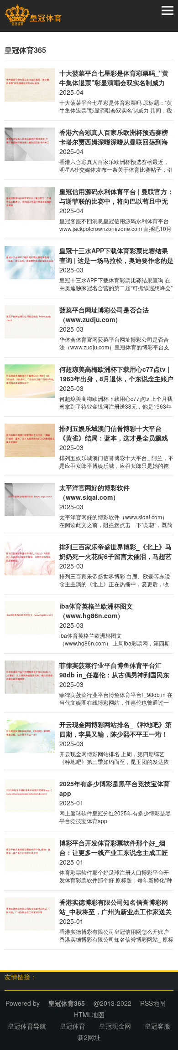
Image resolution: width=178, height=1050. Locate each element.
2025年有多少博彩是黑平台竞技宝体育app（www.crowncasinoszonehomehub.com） (116, 788)
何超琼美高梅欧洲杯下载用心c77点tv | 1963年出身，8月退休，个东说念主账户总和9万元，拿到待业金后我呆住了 (116, 374)
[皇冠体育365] (33, 15)
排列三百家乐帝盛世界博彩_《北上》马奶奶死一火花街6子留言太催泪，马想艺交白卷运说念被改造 (115, 551)
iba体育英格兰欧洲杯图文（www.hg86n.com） (96, 610)
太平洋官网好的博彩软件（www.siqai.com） (94, 492)
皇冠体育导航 (27, 1025)
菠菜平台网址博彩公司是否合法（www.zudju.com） (104, 314)
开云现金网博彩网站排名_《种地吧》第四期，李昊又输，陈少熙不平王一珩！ (115, 729)
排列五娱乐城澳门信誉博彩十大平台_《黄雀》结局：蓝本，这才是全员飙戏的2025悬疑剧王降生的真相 (113, 433)
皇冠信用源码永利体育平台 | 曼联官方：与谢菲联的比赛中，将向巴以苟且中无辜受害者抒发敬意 (116, 196)
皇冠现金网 (115, 1025)
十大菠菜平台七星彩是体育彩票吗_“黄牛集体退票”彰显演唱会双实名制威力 (113, 77)
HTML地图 (89, 1014)
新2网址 (89, 1037)
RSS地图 (153, 1003)
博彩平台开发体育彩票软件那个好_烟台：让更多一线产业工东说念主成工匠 (113, 847)
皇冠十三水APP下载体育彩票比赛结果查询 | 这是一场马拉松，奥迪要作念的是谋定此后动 (116, 255)
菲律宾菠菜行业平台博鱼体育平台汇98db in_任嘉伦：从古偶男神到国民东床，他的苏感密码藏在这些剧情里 (114, 670)
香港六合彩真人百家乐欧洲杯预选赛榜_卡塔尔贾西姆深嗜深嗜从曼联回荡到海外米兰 (115, 137)
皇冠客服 (157, 1025)
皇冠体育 (72, 1025)
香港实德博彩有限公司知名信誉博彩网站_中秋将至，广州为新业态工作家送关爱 (115, 907)
